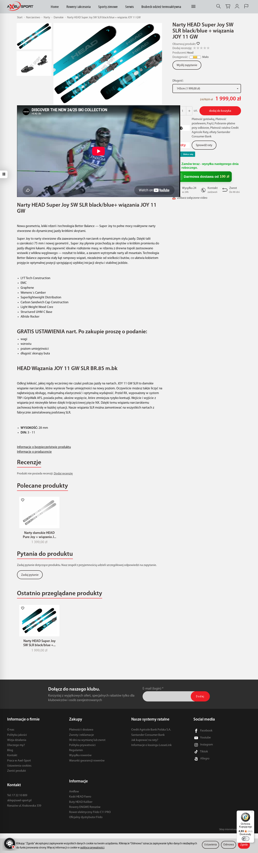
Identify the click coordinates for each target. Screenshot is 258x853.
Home (55, 7)
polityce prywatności (92, 847)
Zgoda (244, 844)
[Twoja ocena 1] (194, 48)
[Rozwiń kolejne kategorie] (193, 6)
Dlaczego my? (16, 745)
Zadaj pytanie (30, 575)
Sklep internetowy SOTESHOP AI (235, 829)
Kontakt (12, 755)
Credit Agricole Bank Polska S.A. (151, 729)
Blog (10, 750)
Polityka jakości (17, 735)
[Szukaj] (218, 6)
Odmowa (228, 844)
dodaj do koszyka (220, 110)
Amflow (74, 791)
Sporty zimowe (108, 7)
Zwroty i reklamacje (81, 735)
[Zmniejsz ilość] (189, 110)
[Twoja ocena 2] (198, 48)
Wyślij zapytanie (187, 65)
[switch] (245, 838)
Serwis (129, 7)
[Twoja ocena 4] (204, 48)
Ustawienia (210, 844)
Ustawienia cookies (19, 765)
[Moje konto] (237, 6)
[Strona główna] (21, 6)
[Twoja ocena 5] (208, 48)
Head (190, 52)
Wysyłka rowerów (80, 755)
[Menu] (252, 813)
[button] (108, 63)
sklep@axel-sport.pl (19, 800)
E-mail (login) (152, 689)
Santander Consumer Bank (148, 735)
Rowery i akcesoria (78, 7)
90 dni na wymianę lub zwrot (87, 740)
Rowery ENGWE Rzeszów (84, 807)
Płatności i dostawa (81, 729)
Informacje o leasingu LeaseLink (151, 745)
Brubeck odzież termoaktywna (161, 7)
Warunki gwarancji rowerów (87, 760)
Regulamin (76, 750)
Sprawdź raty (204, 145)
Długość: (177, 80)
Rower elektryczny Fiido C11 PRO (90, 812)
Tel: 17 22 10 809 (17, 795)
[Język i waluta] (246, 6)
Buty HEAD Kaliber (80, 802)
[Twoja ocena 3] (201, 48)
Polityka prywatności (82, 745)
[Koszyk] (228, 6)
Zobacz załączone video (192, 197)
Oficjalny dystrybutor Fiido (86, 817)
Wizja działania (16, 740)
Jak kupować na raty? (144, 740)
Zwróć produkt (16, 770)
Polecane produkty (42, 486)
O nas (10, 729)
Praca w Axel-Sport (19, 760)
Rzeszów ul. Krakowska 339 (24, 805)
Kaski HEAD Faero (80, 796)
